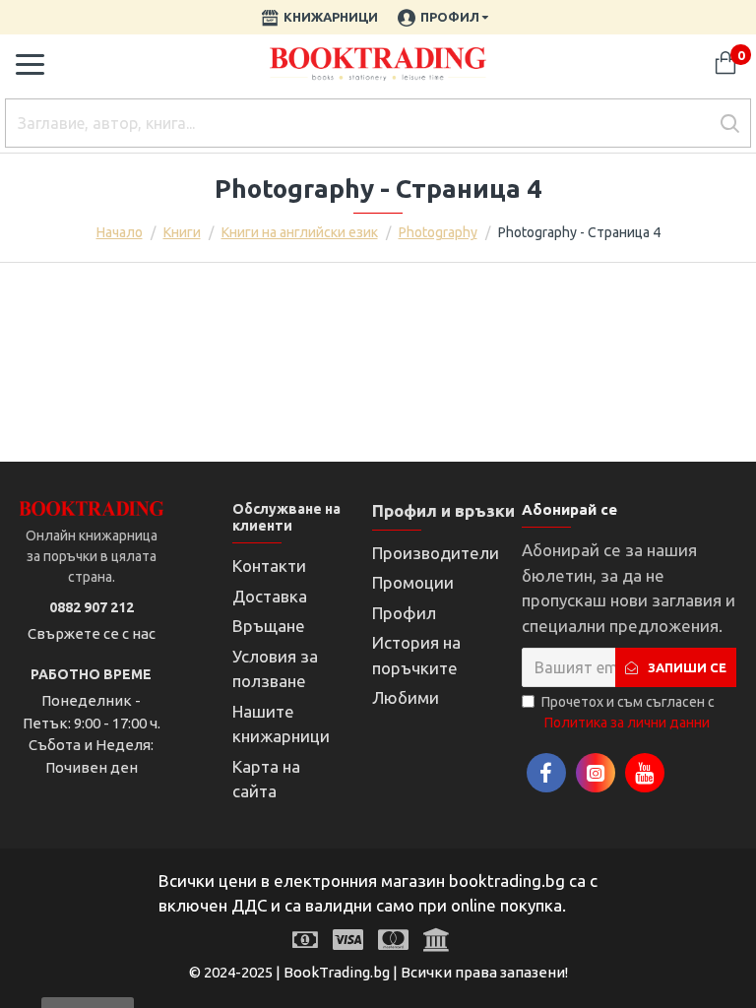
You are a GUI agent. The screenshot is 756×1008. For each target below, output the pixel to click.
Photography (438, 232)
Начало (119, 232)
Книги (182, 232)
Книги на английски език (299, 232)
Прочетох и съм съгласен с (628, 712)
